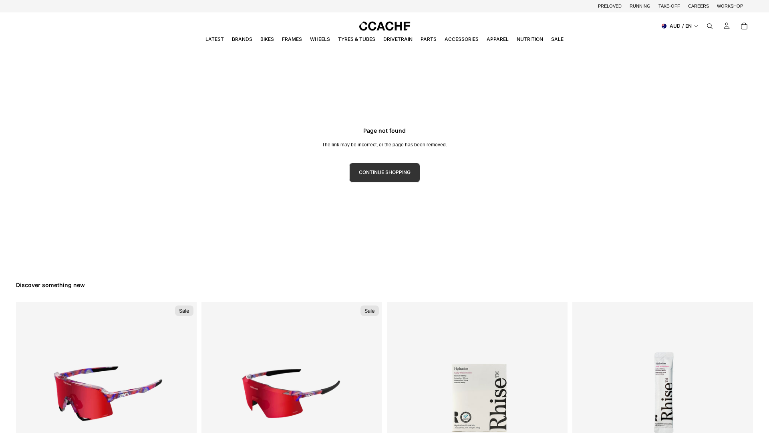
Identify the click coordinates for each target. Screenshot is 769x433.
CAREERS (698, 6)
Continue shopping (385, 172)
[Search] (710, 26)
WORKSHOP (730, 6)
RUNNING (640, 6)
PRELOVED (610, 6)
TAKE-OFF (669, 6)
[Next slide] (185, 393)
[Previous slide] (28, 393)
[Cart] (744, 26)
